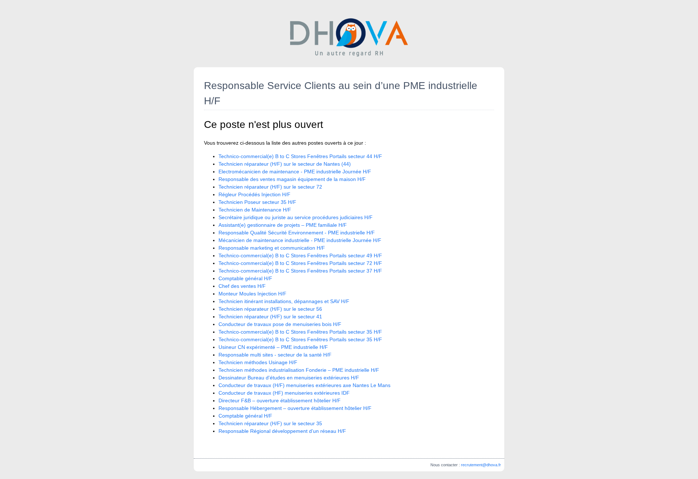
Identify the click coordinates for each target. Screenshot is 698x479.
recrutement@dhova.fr (481, 465)
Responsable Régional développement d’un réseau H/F (282, 431)
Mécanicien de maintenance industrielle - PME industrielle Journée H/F (299, 240)
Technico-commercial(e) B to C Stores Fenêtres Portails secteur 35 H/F (300, 332)
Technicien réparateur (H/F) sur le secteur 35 (270, 423)
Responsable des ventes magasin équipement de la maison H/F (292, 179)
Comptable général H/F (245, 278)
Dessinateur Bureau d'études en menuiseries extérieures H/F (288, 378)
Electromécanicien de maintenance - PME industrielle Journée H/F (294, 171)
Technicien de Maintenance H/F (254, 210)
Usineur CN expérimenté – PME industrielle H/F (273, 347)
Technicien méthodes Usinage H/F (257, 362)
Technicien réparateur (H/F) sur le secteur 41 (270, 316)
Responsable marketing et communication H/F (271, 248)
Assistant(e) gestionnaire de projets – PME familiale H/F (282, 225)
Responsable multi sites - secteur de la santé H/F (275, 355)
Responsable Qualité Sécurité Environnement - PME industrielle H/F (296, 233)
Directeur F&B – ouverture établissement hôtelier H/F (279, 400)
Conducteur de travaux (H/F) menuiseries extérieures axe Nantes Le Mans (304, 385)
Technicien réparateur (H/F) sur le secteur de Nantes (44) (284, 164)
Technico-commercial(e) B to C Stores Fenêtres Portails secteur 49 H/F (300, 255)
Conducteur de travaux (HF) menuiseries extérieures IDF (284, 393)
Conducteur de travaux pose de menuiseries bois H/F (279, 324)
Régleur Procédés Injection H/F (254, 194)
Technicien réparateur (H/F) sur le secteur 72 (270, 187)
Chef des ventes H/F (242, 286)
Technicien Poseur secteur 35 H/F (257, 202)
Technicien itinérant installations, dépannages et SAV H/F (283, 301)
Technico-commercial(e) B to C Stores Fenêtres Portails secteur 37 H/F (300, 271)
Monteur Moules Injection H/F (252, 294)
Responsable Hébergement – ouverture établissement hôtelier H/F (295, 408)
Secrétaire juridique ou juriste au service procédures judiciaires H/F (295, 217)
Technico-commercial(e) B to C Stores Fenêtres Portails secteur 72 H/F (300, 263)
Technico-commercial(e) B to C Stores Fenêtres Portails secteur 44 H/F (300, 156)
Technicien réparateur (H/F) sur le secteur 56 (270, 309)
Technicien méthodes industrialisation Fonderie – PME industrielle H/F (298, 370)
